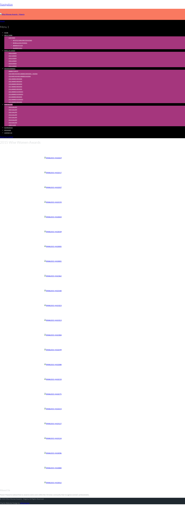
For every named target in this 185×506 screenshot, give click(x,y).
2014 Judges (12, 63)
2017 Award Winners (15, 86)
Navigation (6, 4)
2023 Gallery (13, 110)
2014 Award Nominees (16, 94)
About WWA (8, 35)
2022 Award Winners (15, 81)
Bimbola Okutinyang (20, 43)
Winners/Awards (9, 68)
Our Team (12, 38)
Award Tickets (13, 71)
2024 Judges (12, 53)
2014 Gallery (13, 120)
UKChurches (24, 503)
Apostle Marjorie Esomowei (22, 40)
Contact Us (8, 133)
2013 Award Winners (15, 102)
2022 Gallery (13, 112)
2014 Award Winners (15, 97)
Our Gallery (8, 104)
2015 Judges (12, 61)
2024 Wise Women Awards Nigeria (20, 76)
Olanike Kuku (17, 48)
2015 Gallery (13, 117)
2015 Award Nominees (16, 92)
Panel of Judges (9, 50)
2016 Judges (12, 58)
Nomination (8, 127)
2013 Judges (12, 66)
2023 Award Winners (15, 79)
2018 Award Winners (15, 84)
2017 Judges (12, 56)
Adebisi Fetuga (18, 45)
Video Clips (12, 125)
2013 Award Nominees (16, 99)
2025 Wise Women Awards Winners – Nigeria (23, 74)
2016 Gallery (13, 115)
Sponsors (7, 130)
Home (6, 32)
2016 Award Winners (15, 89)
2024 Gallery (13, 107)
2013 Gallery (13, 122)
